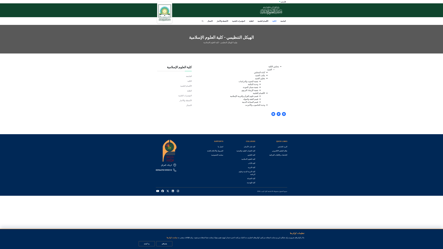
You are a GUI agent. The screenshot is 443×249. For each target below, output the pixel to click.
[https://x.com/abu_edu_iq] (168, 191)
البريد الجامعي (282, 147)
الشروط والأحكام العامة (215, 151)
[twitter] (279, 114)
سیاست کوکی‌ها (172, 238)
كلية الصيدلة (251, 178)
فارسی (283, 1)
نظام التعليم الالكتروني (279, 151)
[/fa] (173, 191)
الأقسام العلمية (263, 21)
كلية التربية (251, 167)
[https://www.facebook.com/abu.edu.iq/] (163, 191)
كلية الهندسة (251, 183)
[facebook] (284, 114)
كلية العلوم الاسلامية (248, 159)
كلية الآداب (251, 163)
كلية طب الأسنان (249, 147)
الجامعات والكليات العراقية (278, 155)
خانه (235, 42)
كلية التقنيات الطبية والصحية (245, 151)
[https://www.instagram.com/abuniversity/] (178, 191)
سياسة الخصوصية (217, 155)
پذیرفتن (164, 244)
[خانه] (170, 150)
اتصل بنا (220, 147)
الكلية (274, 21)
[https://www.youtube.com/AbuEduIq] (157, 191)
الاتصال (210, 21)
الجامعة (283, 21)
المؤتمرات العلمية (238, 21)
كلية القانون (251, 155)
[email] (273, 114)
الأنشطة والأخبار (222, 21)
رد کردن (147, 244)
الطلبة (251, 21)
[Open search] (202, 21)
